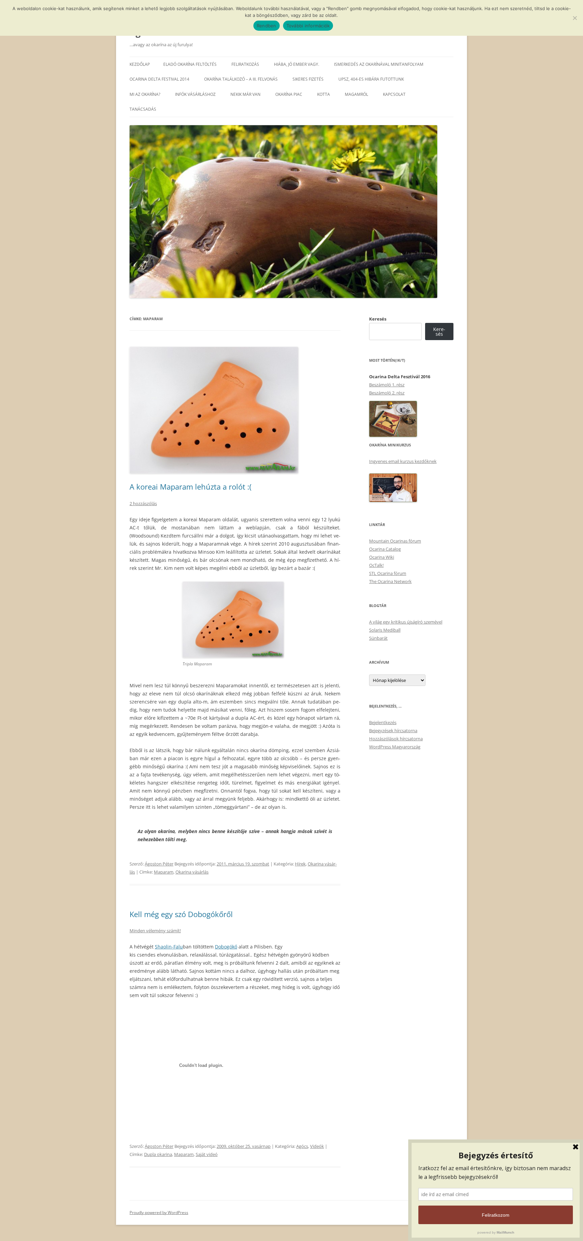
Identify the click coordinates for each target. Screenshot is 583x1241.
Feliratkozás (245, 64)
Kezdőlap (140, 64)
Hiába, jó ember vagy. (296, 64)
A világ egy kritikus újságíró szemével (405, 622)
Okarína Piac (288, 94)
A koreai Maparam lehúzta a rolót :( (190, 486)
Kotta (323, 94)
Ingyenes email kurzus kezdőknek (403, 461)
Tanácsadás (143, 109)
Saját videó (207, 1154)
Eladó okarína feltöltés (190, 64)
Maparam (163, 872)
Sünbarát (378, 638)
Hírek (300, 864)
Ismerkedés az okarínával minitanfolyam (378, 64)
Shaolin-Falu (169, 946)
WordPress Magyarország (394, 747)
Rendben (266, 25)
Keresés (377, 319)
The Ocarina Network (390, 581)
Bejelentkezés (382, 722)
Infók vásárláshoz (195, 94)
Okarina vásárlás (192, 872)
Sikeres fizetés (308, 79)
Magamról (356, 94)
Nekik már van (245, 94)
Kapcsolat (394, 94)
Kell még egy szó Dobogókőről (181, 914)
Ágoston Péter (159, 864)
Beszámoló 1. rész (387, 385)
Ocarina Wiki (381, 557)
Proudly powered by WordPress (159, 1212)
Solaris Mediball (384, 630)
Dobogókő (226, 946)
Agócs (302, 1146)
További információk (308, 25)
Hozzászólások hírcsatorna (396, 739)
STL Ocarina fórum (387, 573)
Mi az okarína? (145, 94)
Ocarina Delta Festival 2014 (159, 79)
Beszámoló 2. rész (387, 393)
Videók (317, 1146)
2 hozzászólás (143, 503)
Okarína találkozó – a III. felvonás (241, 79)
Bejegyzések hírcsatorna (393, 730)
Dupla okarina (158, 1154)
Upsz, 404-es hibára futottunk (371, 79)
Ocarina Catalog (385, 549)
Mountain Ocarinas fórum (395, 541)
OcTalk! (376, 565)
